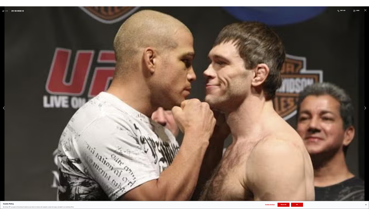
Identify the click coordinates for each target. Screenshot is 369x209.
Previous (3, 107)
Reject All (283, 204)
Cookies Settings (270, 204)
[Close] (366, 205)
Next (365, 107)
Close (365, 10)
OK (297, 204)
